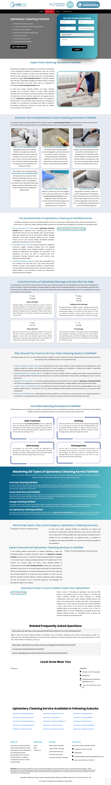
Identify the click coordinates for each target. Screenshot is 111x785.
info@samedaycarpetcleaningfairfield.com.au (91, 680)
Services (49, 11)
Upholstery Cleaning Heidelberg (84, 725)
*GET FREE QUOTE (18, 47)
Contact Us (67, 11)
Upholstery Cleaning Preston (22, 729)
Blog (58, 11)
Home (41, 11)
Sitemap (58, 777)
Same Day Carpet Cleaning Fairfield (43, 777)
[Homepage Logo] (18, 4)
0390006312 (90, 5)
